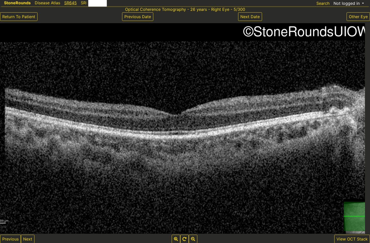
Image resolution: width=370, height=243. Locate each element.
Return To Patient (18, 16)
